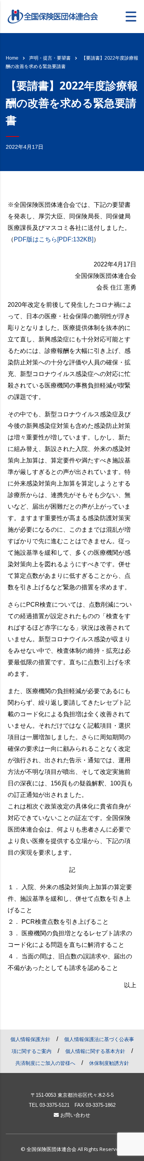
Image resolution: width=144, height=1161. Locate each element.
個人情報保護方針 (30, 1039)
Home (12, 58)
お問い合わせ (74, 1115)
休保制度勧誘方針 (109, 1063)
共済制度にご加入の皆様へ (45, 1063)
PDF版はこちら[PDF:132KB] (53, 239)
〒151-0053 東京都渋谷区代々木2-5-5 (72, 1095)
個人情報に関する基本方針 (95, 1051)
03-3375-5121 (55, 1105)
